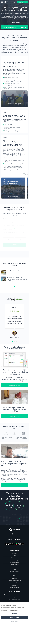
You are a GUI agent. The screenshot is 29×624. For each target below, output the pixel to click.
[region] (14, 613)
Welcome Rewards (14, 564)
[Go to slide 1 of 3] (12, 341)
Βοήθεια (15, 534)
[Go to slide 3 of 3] (16, 341)
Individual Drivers (14, 585)
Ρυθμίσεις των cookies (14, 571)
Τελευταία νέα (14, 557)
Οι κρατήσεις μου (22, 2)
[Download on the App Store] (9, 544)
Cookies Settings (14, 621)
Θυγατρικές (14, 583)
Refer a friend (14, 567)
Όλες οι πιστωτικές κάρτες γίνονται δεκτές (14, 594)
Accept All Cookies (14, 617)
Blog (15, 555)
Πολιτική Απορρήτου (14, 562)
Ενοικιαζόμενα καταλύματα (14, 580)
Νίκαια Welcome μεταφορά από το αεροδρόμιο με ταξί (14, 104)
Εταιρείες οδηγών (14, 587)
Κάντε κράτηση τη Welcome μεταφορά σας (14, 27)
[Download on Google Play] (19, 544)
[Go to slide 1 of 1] (14, 286)
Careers (14, 569)
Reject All (14, 613)
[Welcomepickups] (2, 2)
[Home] (14, 529)
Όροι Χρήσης (14, 560)
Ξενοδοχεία (14, 578)
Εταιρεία (14, 553)
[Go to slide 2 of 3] (14, 341)
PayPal (14, 597)
